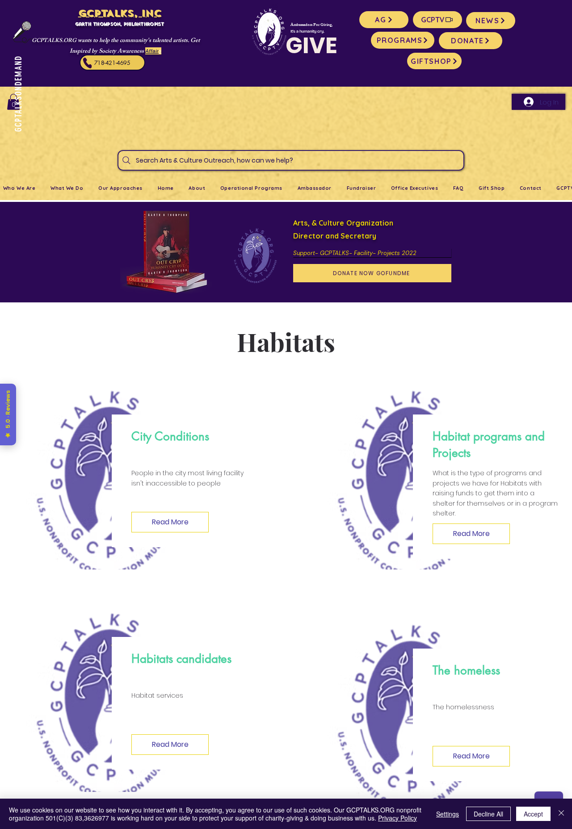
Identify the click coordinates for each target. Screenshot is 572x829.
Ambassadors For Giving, (311, 25)
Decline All (488, 813)
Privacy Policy (397, 817)
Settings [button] (447, 813)
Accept (533, 813)
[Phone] (87, 63)
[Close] (561, 814)
